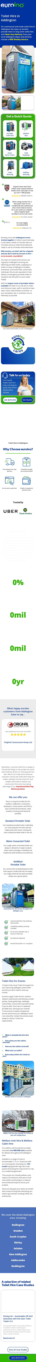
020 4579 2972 (10, 400)
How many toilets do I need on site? (16, 1055)
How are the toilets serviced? (17, 1046)
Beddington (18, 1266)
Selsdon (18, 1248)
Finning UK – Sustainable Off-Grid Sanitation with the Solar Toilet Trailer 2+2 (17, 1318)
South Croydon (18, 1236)
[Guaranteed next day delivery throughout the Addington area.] (18, 895)
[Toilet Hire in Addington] (18, 975)
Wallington (18, 1224)
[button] (18, 1036)
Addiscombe (18, 1260)
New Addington (18, 1254)
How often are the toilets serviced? (14, 1041)
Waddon (18, 1230)
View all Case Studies (18, 1350)
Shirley (18, 1242)
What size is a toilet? (13, 1050)
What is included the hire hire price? (15, 1036)
